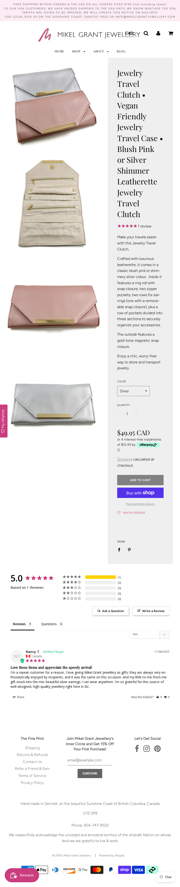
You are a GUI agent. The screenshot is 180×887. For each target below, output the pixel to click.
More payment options (140, 503)
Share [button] (20, 697)
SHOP (77, 51)
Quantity (123, 405)
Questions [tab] (49, 624)
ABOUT (99, 51)
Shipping (124, 459)
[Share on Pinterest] (129, 549)
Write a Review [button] (153, 611)
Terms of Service (32, 775)
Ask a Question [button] (113, 611)
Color (121, 381)
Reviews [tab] (19, 624)
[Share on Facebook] (120, 549)
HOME (59, 51)
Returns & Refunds (32, 754)
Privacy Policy (32, 782)
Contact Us (32, 762)
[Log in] (158, 32)
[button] (131, 512)
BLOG (121, 51)
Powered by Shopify (111, 855)
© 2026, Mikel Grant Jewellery (71, 855)
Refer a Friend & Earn (32, 768)
